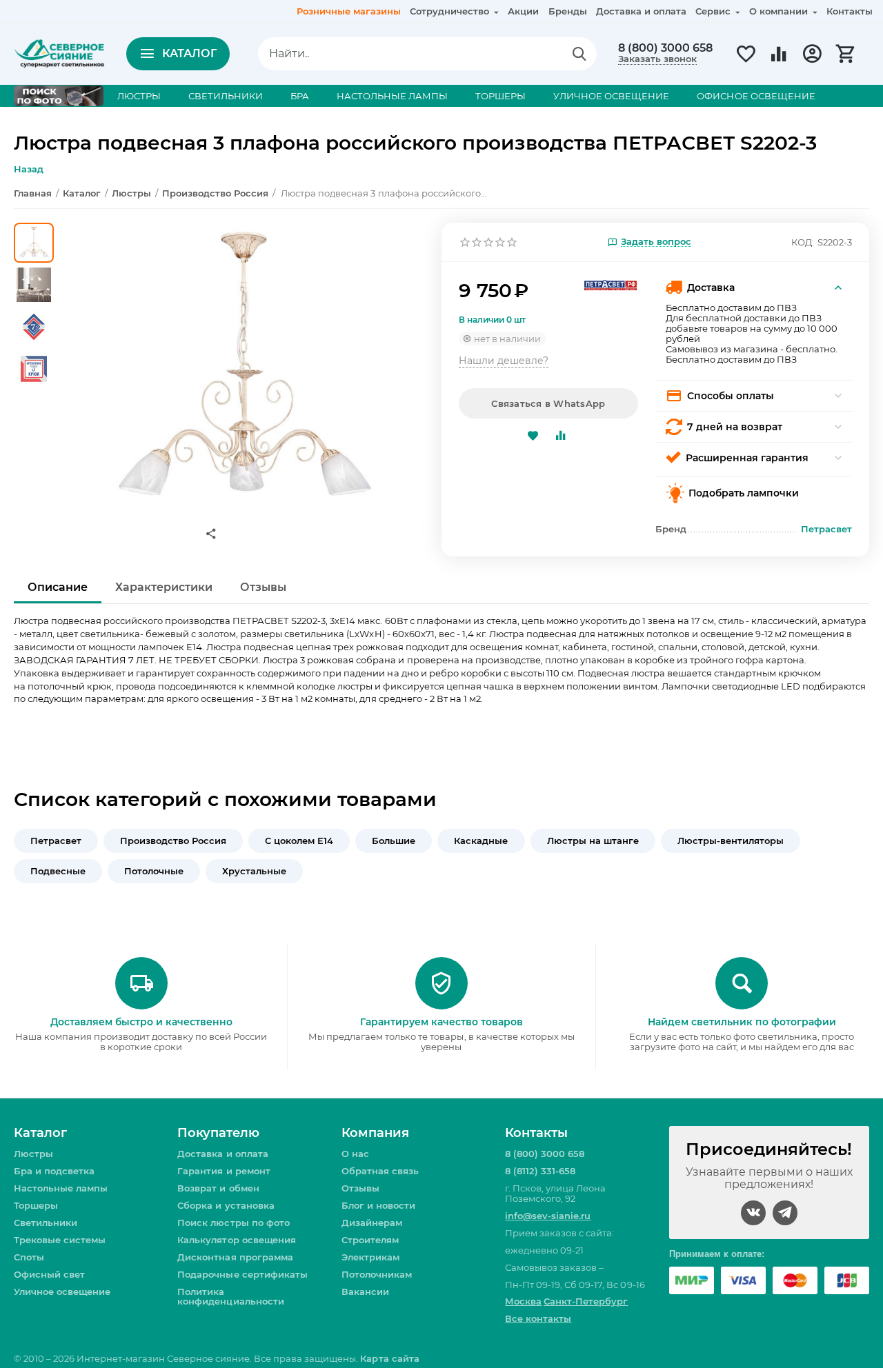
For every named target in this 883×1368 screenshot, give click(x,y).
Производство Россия (173, 840)
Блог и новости (378, 1205)
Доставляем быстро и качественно (141, 1022)
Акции (523, 11)
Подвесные (58, 870)
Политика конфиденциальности (230, 1296)
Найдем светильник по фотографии (742, 1022)
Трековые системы (60, 1239)
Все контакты (538, 1318)
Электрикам (370, 1257)
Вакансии (365, 1291)
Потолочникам (376, 1274)
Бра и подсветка (54, 1170)
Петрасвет (55, 840)
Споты (29, 1257)
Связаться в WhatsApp (548, 403)
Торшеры (36, 1205)
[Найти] (579, 54)
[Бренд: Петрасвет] (610, 284)
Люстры (33, 1153)
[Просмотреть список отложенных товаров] (746, 61)
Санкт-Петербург (586, 1301)
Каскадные (481, 840)
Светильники (45, 1222)
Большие (393, 840)
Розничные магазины (349, 11)
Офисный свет (49, 1274)
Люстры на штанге (593, 840)
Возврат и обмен (218, 1188)
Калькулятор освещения (236, 1239)
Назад (28, 168)
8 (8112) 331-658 (540, 1170)
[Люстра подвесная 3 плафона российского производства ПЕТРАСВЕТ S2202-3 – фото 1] (243, 370)
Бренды (567, 11)
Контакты (849, 11)
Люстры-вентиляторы (730, 840)
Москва (523, 1301)
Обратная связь (380, 1170)
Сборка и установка (225, 1205)
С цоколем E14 (299, 840)
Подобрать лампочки (743, 493)
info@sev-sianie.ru (548, 1215)
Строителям (370, 1239)
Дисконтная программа (234, 1257)
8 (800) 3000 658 (665, 48)
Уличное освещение (62, 1291)
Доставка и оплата (641, 11)
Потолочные (153, 870)
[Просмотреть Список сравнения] (779, 61)
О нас (355, 1153)
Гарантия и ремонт (223, 1170)
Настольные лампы (61, 1188)
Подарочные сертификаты (242, 1274)
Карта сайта (389, 1358)
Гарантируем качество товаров (441, 1022)
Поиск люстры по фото (233, 1222)
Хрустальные (254, 870)
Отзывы (360, 1188)
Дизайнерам (371, 1222)
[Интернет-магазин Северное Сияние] (59, 52)
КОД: (802, 242)
